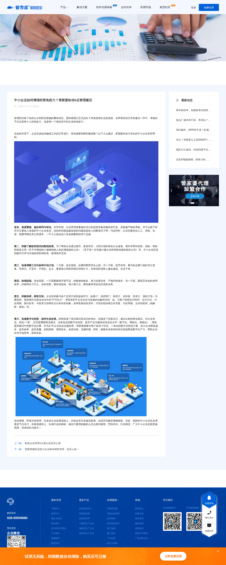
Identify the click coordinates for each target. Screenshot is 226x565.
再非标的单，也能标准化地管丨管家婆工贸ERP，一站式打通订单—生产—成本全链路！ (194, 110)
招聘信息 (139, 513)
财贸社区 (55, 542)
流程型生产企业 (86, 533)
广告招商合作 (141, 537)
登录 (193, 7)
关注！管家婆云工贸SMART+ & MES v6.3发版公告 (194, 139)
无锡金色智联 (113, 513)
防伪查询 (55, 523)
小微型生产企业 (86, 523)
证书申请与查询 (58, 528)
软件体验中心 (85, 508)
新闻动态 (139, 528)
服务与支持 (56, 518)
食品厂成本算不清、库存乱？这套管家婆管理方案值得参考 (194, 120)
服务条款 (139, 518)
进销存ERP (84, 518)
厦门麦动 (111, 533)
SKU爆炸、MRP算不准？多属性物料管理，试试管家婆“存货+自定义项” (194, 129)
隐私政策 (139, 523)
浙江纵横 (111, 528)
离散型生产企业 (86, 528)
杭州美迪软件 (113, 523)
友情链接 (112, 500)
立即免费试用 (173, 556)
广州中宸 (111, 537)
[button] (192, 203)
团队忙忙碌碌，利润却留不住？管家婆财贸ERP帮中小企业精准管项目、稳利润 (194, 149)
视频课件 (55, 537)
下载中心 (55, 508)
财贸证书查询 (141, 533)
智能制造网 (84, 513)
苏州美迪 (111, 518)
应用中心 (55, 513)
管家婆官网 (112, 508)
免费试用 (209, 7)
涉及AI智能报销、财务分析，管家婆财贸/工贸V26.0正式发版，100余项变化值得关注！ (194, 159)
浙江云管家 (112, 542)
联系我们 (139, 508)
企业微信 (13, 533)
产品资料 (55, 533)
